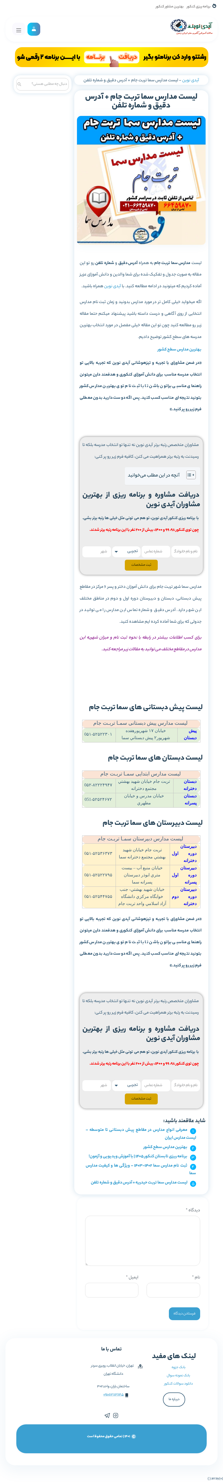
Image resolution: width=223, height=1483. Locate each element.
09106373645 (113, 1395)
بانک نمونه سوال (178, 1376)
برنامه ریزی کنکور (198, 7)
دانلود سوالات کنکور (178, 1384)
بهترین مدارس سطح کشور (180, 349)
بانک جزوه (178, 1367)
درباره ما (174, 1399)
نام (196, 1277)
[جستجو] (19, 83)
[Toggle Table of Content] (188, 475)
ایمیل (132, 1277)
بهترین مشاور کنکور (170, 7)
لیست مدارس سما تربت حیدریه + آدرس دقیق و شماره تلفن (139, 1182)
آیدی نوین (190, 80)
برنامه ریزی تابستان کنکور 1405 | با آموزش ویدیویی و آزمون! (138, 1156)
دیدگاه (193, 1210)
